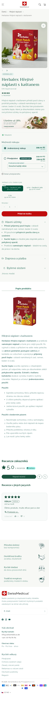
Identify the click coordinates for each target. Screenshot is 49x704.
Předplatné (6, 659)
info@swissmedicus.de (11, 635)
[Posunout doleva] (2, 70)
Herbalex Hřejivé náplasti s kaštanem (17, 15)
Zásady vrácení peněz (10, 665)
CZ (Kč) (6, 692)
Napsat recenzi (19, 477)
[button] (2, 4)
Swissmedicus (13, 682)
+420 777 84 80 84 (9, 637)
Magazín (5, 675)
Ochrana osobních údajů (11, 662)
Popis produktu (23, 288)
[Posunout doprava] (7, 70)
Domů (4, 12)
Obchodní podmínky (10, 672)
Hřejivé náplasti (15, 12)
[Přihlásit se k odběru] (44, 611)
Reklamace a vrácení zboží (12, 669)
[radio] (24, 148)
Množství (5, 203)
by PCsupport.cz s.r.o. (27, 682)
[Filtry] (39, 477)
